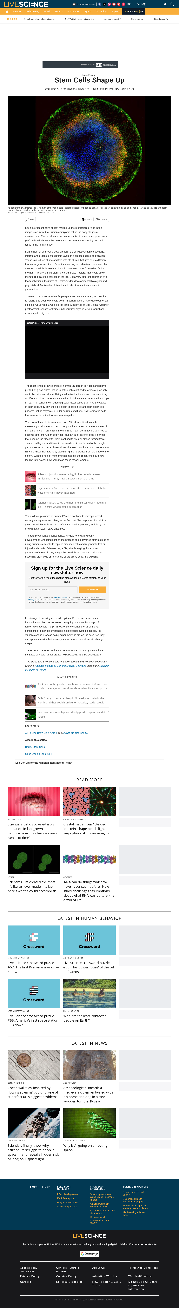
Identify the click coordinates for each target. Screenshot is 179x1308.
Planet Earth (73, 11)
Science (59, 11)
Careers (25, 1281)
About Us (98, 1267)
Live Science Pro (161, 19)
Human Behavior (89, 75)
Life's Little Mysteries (67, 1194)
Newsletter (103, 219)
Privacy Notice (34, 600)
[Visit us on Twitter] (104, 4)
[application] (67, 349)
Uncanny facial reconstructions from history (100, 1220)
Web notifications (140, 1276)
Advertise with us (104, 1276)
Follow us (88, 219)
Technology (102, 11)
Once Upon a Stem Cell (38, 754)
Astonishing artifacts (67, 1206)
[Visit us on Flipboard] (118, 4)
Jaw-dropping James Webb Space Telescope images (102, 1197)
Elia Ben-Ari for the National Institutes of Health (73, 88)
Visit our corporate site (142, 1244)
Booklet (75, 733)
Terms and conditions (143, 1267)
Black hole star (137, 19)
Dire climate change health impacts (39, 19)
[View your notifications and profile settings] (165, 4)
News (131, 88)
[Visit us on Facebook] (99, 4)
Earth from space (65, 1198)
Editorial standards (69, 1281)
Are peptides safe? (112, 19)
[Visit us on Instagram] (109, 4)
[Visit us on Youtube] (114, 4)
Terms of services (61, 597)
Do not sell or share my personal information (143, 1285)
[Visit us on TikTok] (123, 4)
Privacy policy (30, 1276)
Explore (116, 11)
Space (88, 11)
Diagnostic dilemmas (67, 1202)
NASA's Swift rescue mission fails (79, 19)
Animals (17, 11)
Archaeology (32, 11)
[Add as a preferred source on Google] (89, 1254)
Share (32, 219)
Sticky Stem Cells (35, 747)
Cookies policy (66, 1276)
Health (46, 11)
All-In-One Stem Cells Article (41, 733)
